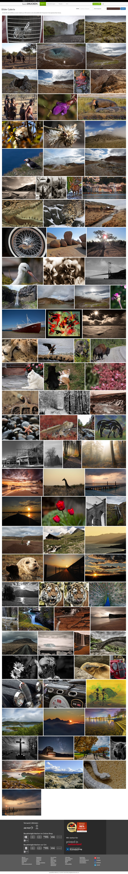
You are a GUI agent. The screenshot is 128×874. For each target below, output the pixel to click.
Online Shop (67, 857)
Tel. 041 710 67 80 (29, 0)
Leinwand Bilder (68, 864)
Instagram (99, 862)
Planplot (61, 3)
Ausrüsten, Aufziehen (40, 862)
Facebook (99, 860)
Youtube (98, 857)
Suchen (123, 8)
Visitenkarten (68, 860)
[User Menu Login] (104, 4)
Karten (52, 861)
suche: (77, 8)
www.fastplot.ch (83, 862)
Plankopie (53, 862)
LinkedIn (98, 864)
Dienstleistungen (51, 3)
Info (67, 3)
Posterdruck (38, 860)
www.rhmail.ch (83, 861)
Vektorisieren (53, 864)
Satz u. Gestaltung (68, 858)
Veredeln (38, 864)
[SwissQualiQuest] (77, 827)
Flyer (55, 861)
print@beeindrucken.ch (41, 0)
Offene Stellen (82, 858)
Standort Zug (24, 860)
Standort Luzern (25, 858)
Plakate (52, 858)
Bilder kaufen (53, 860)
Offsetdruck (38, 858)
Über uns (23, 857)
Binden (66, 861)
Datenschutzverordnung (27, 864)
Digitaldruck (38, 857)
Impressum (24, 861)
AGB (23, 862)
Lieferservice (53, 865)
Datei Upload (82, 857)
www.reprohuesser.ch (84, 860)
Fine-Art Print (53, 857)
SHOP (42, 3)
